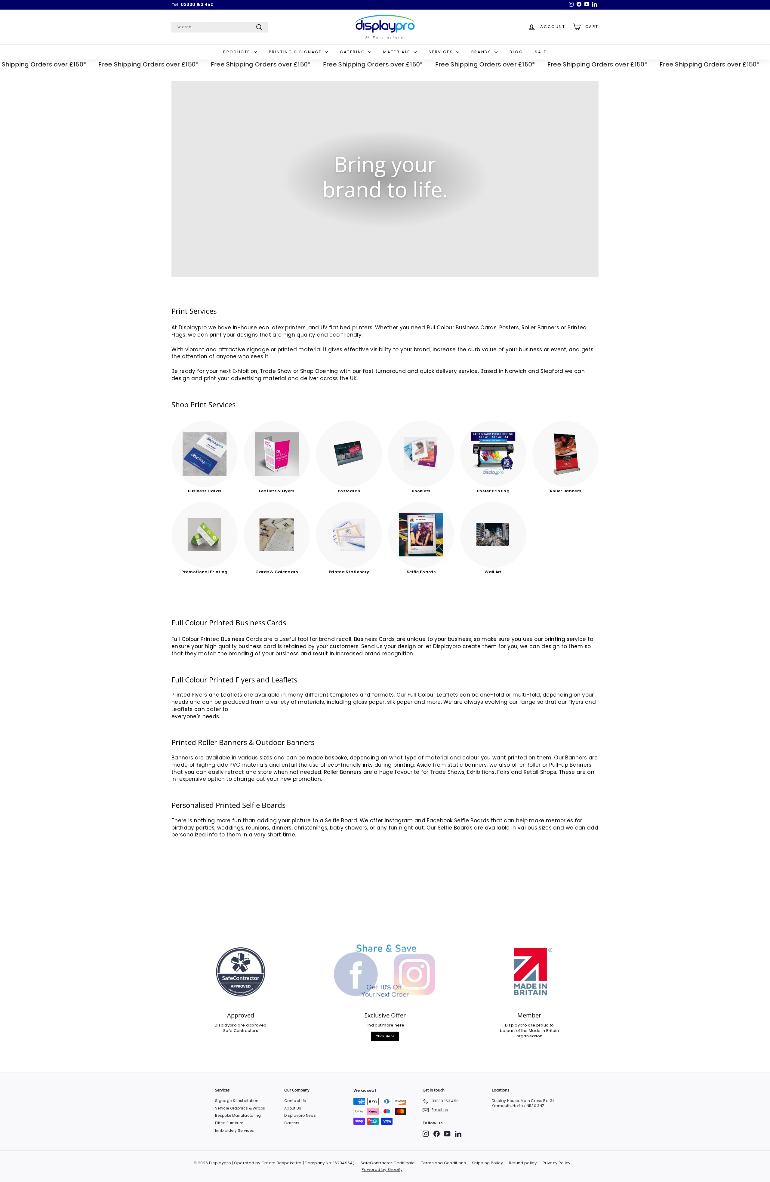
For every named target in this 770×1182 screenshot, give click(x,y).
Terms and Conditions (443, 1163)
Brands (482, 52)
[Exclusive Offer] (385, 972)
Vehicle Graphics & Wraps (240, 1108)
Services (441, 52)
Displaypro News (300, 1115)
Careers (291, 1122)
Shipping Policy (487, 1163)
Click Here (385, 1036)
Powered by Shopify (382, 1169)
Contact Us (295, 1100)
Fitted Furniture (229, 1122)
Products (237, 52)
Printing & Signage (296, 52)
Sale (541, 52)
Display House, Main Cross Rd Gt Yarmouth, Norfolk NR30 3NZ (523, 1103)
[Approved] (240, 972)
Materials (397, 52)
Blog (516, 52)
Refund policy (523, 1163)
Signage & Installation (236, 1100)
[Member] (529, 972)
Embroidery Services (234, 1130)
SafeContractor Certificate (388, 1163)
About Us (292, 1108)
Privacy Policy (557, 1163)
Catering (353, 52)
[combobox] (219, 27)
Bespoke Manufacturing (238, 1115)
